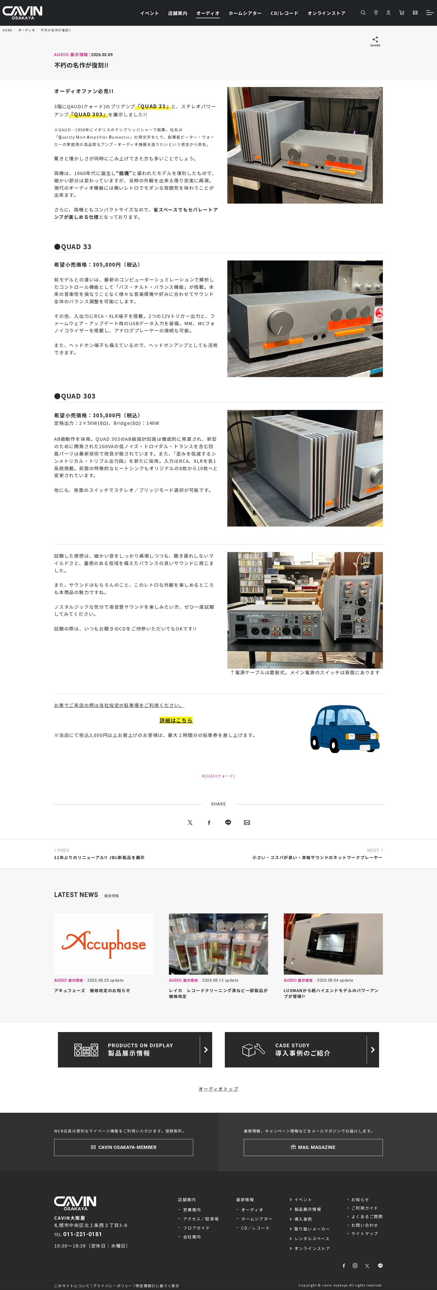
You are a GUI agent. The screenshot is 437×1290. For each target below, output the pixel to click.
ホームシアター (245, 13)
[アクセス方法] (376, 13)
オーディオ (208, 13)
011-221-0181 (82, 1234)
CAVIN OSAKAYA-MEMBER (127, 1147)
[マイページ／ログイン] (388, 13)
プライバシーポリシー (113, 1285)
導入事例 (303, 1219)
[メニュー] (430, 13)
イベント (149, 13)
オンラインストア (327, 13)
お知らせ (360, 1199)
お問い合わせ (364, 1225)
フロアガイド (196, 1228)
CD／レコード (255, 1228)
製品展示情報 (307, 1209)
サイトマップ (364, 1233)
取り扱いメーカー (312, 1229)
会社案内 (192, 1237)
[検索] (363, 13)
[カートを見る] (401, 13)
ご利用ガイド (364, 1208)
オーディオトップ (218, 1088)
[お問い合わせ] (415, 13)
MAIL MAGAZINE (316, 1147)
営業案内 (192, 1210)
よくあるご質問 (367, 1216)
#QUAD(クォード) (218, 775)
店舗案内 (177, 13)
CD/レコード (284, 13)
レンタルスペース (312, 1238)
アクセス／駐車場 (201, 1219)
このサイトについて (72, 1285)
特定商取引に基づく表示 (158, 1285)
